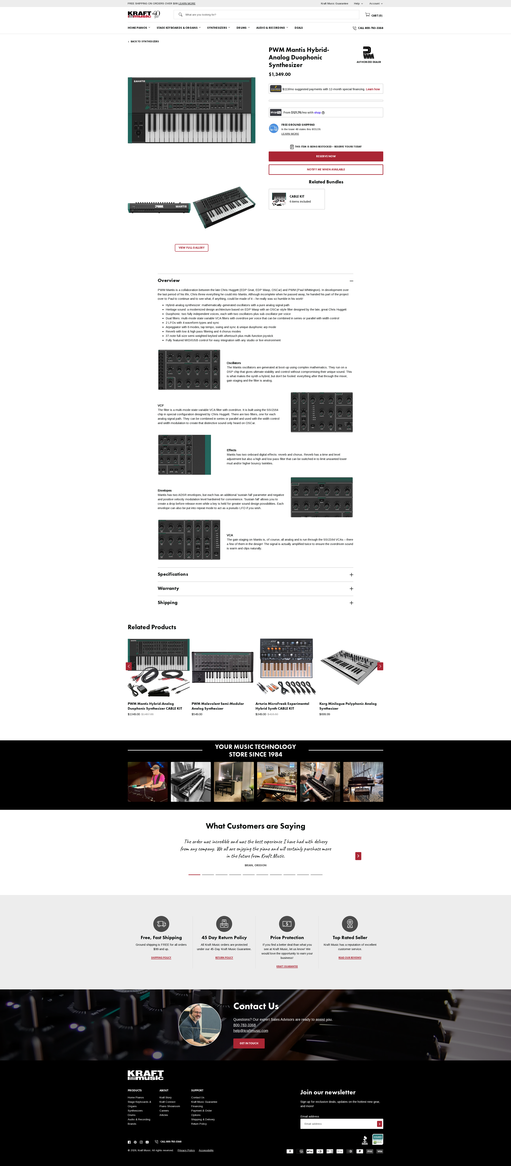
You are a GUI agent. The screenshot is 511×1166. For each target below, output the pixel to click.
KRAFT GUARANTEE (287, 966)
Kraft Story (165, 1097)
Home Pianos (136, 1097)
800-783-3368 (244, 1025)
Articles (163, 1115)
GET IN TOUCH (249, 1043)
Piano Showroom (169, 1106)
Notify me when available (326, 169)
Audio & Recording (139, 1119)
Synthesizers (135, 1110)
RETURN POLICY (224, 958)
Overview (169, 280)
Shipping (167, 602)
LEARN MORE (186, 3)
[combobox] (272, 14)
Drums (132, 1115)
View (180, 691)
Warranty (168, 588)
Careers (164, 1110)
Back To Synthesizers (145, 42)
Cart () (376, 15)
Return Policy (199, 1123)
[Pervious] (129, 666)
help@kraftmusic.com (250, 1031)
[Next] (380, 666)
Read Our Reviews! (350, 958)
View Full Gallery (192, 247)
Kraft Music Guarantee (204, 1101)
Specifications (173, 574)
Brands (132, 1123)
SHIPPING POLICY (161, 958)
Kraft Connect (167, 1101)
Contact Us (197, 1097)
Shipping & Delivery (203, 1119)
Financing (197, 1106)
